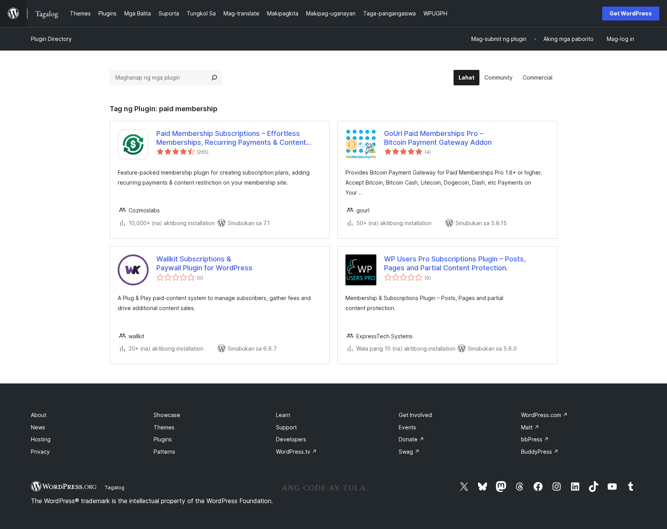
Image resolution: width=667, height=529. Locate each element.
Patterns (164, 451)
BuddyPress (540, 451)
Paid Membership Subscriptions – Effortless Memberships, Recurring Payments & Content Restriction (231, 138)
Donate (411, 439)
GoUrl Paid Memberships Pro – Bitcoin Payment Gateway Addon (438, 137)
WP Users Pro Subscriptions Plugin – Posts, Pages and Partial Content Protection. (455, 263)
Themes (164, 427)
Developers (291, 439)
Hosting (41, 439)
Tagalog (114, 487)
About (38, 415)
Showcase (167, 415)
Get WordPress (630, 13)
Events (407, 427)
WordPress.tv (296, 451)
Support (286, 427)
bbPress (535, 439)
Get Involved (415, 415)
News (38, 427)
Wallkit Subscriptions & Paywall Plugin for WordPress (204, 263)
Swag (409, 451)
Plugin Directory (51, 39)
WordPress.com (544, 415)
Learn (283, 415)
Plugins (163, 439)
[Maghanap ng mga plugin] (214, 77)
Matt (530, 427)
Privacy (40, 451)
